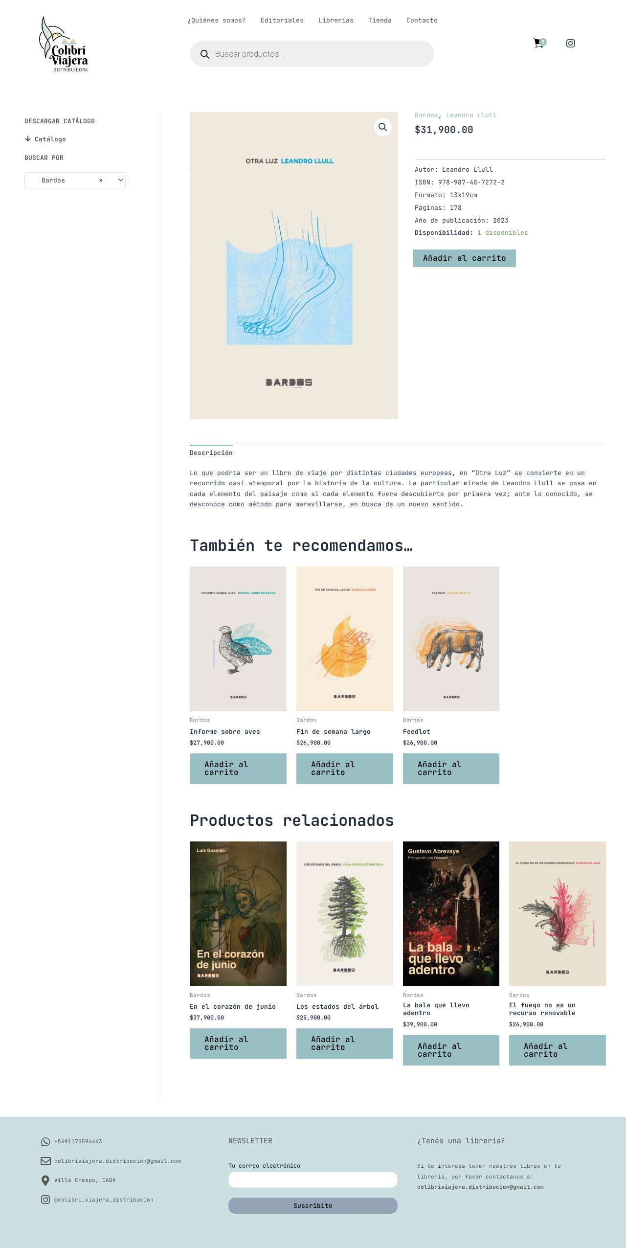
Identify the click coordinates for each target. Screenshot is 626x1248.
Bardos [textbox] (66, 180)
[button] (383, 127)
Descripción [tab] (211, 453)
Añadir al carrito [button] (226, 768)
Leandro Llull (471, 115)
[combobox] (75, 180)
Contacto (422, 20)
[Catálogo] (27, 139)
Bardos (426, 115)
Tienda (380, 20)
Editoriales (282, 20)
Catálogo (50, 139)
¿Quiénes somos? (216, 20)
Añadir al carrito (464, 258)
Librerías (336, 20)
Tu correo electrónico (264, 1166)
